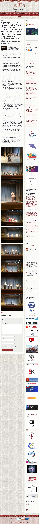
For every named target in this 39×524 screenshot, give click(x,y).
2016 (27, 510)
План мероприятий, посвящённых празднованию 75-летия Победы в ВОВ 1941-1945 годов (32, 125)
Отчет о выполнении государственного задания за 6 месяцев (31, 93)
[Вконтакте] (27, 50)
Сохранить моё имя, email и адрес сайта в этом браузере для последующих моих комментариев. (11, 347)
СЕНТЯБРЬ (32, 245)
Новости (3, 312)
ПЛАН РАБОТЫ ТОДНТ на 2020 (31, 123)
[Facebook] (31, 50)
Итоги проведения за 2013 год (31, 222)
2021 (27, 504)
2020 (27, 505)
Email (3, 338)
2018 (27, 508)
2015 (27, 511)
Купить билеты (31, 24)
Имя (3, 335)
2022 (27, 503)
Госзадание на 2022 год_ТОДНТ (31, 75)
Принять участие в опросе (30, 63)
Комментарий (5, 323)
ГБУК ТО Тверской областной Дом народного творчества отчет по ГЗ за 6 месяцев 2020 (32, 110)
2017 (27, 509)
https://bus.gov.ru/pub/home (31, 159)
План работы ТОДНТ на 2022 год (31, 76)
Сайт (3, 342)
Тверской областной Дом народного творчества (20, 522)
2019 (27, 506)
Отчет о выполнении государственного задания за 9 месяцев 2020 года (31, 106)
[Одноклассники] (29, 50)
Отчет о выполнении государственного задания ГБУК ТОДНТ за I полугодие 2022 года (31, 72)
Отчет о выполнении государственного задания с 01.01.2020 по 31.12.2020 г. (30, 103)
